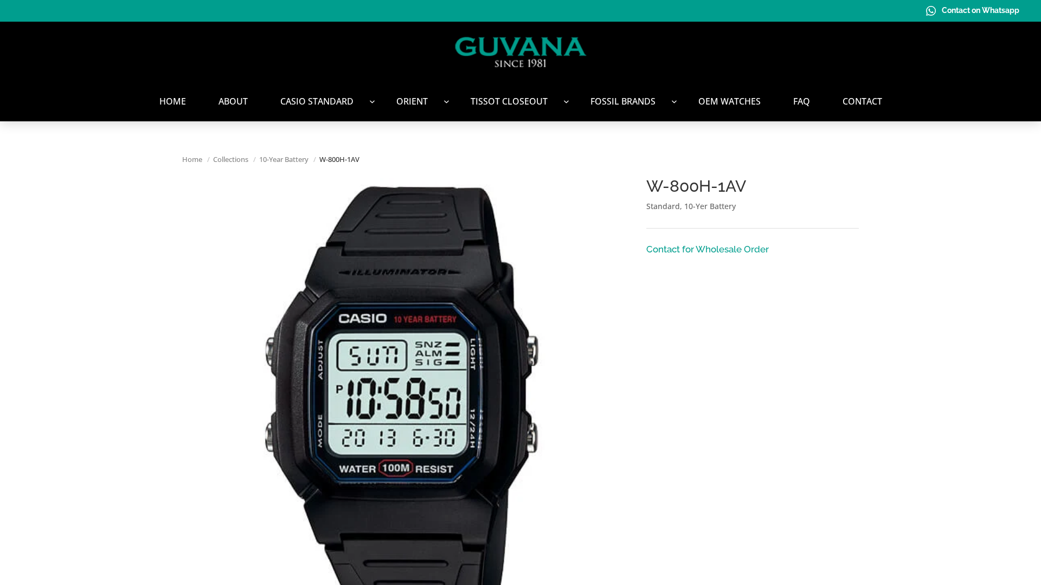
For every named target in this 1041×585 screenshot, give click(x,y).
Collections (230, 159)
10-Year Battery (284, 159)
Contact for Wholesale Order (707, 249)
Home (192, 159)
